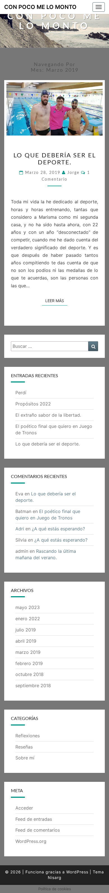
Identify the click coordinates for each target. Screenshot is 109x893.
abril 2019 (25, 641)
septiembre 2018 (33, 685)
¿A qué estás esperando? (58, 528)
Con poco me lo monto (40, 7)
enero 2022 (27, 618)
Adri (19, 528)
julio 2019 (25, 630)
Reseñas (24, 747)
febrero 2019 (29, 663)
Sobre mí (24, 758)
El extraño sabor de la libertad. (48, 415)
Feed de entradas (33, 819)
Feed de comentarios (37, 830)
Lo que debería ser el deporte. (47, 444)
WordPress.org (30, 841)
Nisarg (54, 877)
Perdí (20, 392)
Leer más (56, 300)
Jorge (73, 173)
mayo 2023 (27, 607)
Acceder (24, 808)
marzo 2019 (28, 652)
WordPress (77, 871)
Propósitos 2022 (33, 404)
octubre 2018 (29, 674)
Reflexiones (27, 735)
